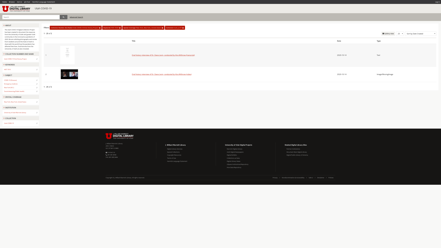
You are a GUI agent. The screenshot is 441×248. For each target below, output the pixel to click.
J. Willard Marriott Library (114, 143)
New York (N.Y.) (9, 88)
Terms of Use (171, 158)
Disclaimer (320, 178)
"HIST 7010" (111, 28)
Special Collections (173, 152)
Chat (28, 2)
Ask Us (19, 2)
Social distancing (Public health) (14, 91)
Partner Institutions (293, 149)
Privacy (275, 178)
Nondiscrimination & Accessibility (293, 178)
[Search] (63, 17)
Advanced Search (76, 17)
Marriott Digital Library (234, 149)
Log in (437, 2)
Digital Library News (233, 161)
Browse (12, 2)
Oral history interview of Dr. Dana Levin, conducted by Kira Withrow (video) (161, 74)
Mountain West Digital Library (297, 152)
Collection (10, 118)
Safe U (311, 178)
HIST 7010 (7, 69)
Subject (8, 75)
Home (4, 2)
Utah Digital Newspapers (235, 152)
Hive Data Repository (234, 167)
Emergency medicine (11, 84)
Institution (10, 107)
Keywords (10, 64)
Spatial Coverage (13, 97)
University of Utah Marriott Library (15, 113)
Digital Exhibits (232, 155)
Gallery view (389, 33)
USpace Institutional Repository (237, 164)
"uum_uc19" (174, 28)
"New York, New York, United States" (143, 28)
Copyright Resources (174, 155)
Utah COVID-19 (43, 8)
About (8, 25)
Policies (331, 178)
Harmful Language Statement (43, 2)
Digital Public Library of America (297, 155)
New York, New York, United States (15, 102)
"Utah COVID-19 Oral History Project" (75, 28)
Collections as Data (233, 158)
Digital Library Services (174, 149)
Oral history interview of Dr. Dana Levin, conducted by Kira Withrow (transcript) (163, 55)
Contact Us (111, 152)
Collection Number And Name (19, 54)
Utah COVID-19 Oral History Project (15, 59)
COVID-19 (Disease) (10, 80)
